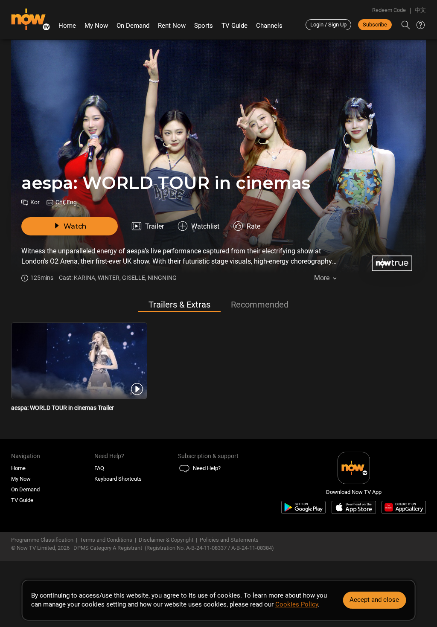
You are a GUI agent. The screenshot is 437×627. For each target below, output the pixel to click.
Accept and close (374, 600)
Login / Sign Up (328, 24)
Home (67, 25)
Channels (269, 25)
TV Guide (234, 25)
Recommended (259, 304)
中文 (420, 10)
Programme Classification (42, 540)
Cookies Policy (296, 604)
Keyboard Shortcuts (118, 479)
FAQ (99, 468)
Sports (203, 25)
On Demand (133, 25)
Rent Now (172, 25)
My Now (96, 25)
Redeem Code (389, 10)
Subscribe (375, 24)
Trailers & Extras (179, 304)
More (321, 278)
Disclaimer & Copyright (166, 540)
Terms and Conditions (106, 540)
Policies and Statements (229, 540)
